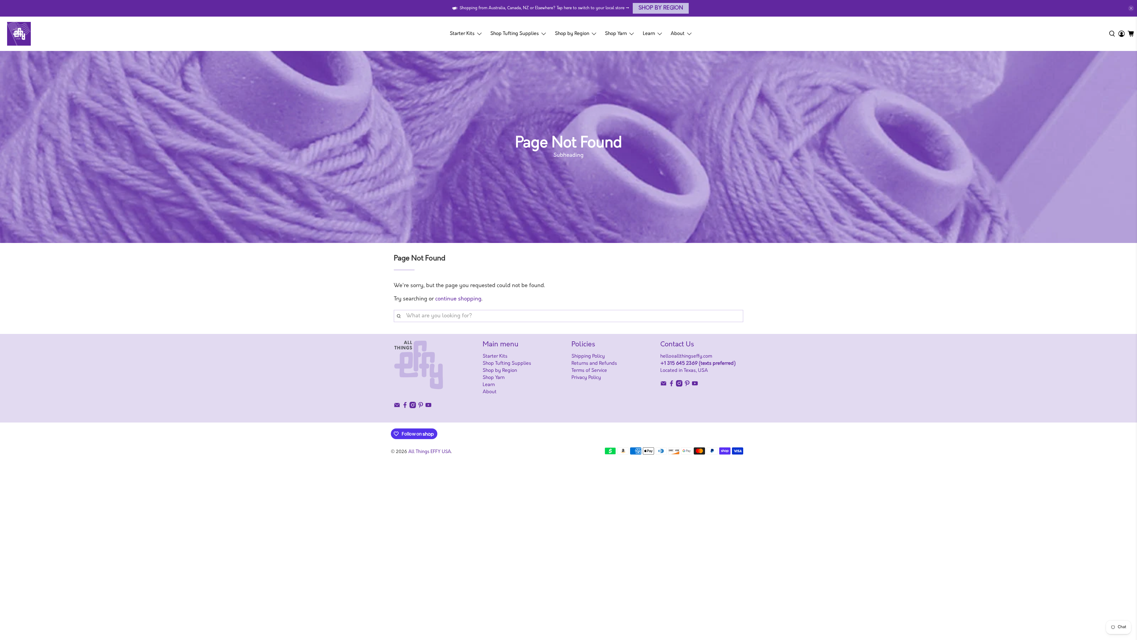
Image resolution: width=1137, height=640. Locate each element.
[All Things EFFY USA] (19, 34)
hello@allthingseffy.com (686, 356)
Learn (649, 33)
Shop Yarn (616, 33)
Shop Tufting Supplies (514, 33)
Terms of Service (589, 370)
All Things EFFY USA (429, 452)
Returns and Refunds (594, 363)
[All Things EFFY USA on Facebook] (405, 407)
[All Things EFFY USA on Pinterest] (420, 407)
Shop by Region (660, 8)
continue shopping (458, 299)
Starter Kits (462, 33)
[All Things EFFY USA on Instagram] (412, 407)
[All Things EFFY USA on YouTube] (428, 407)
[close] (1131, 8)
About (678, 33)
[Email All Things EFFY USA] (397, 407)
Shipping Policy (588, 356)
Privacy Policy (586, 377)
